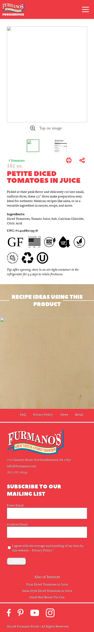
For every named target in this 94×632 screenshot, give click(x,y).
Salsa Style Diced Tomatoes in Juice (47, 590)
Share (82, 160)
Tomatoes (18, 160)
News (64, 414)
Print (69, 160)
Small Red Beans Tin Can (47, 597)
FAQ (23, 414)
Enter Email (15, 505)
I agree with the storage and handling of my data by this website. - (48, 548)
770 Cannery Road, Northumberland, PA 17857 (39, 459)
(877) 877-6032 (17, 472)
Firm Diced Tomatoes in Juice (47, 584)
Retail (79, 414)
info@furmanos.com (21, 466)
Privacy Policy (43, 414)
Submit (16, 561)
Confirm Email (17, 524)
